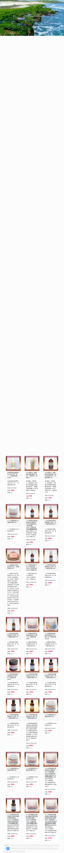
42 (45, 848)
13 (32, 845)
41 (43, 848)
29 (15, 848)
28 (13, 848)
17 (41, 845)
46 (55, 848)
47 (57, 848)
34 (27, 848)
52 (14, 851)
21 (51, 845)
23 (55, 845)
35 (29, 848)
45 (52, 848)
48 (5, 851)
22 (53, 845)
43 (48, 848)
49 (7, 851)
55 (21, 851)
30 (17, 848)
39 (38, 848)
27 (10, 848)
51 (12, 851)
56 (23, 851)
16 (39, 845)
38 (36, 848)
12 (30, 845)
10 (25, 845)
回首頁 (6, 845)
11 (27, 845)
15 (37, 845)
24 (58, 845)
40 (41, 848)
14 (34, 845)
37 (34, 848)
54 (19, 851)
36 (31, 848)
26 (8, 848)
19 (46, 845)
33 (24, 848)
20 (48, 845)
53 (16, 851)
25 (5, 848)
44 (50, 848)
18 (44, 845)
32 (22, 848)
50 (9, 851)
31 (20, 848)
